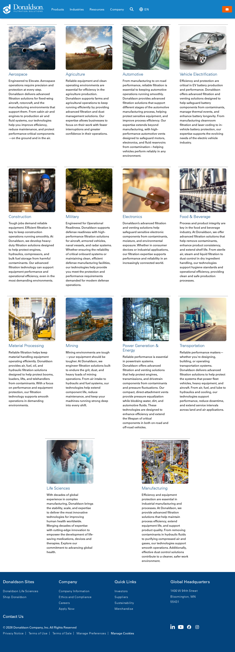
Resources (97, 9)
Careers (64, 602)
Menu (52, 3)
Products (57, 9)
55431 (174, 602)
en (146, 9)
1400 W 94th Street (184, 591)
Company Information (74, 591)
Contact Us (13, 616)
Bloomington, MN (183, 596)
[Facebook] (191, 629)
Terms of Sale (62, 633)
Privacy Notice (13, 633)
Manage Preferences (91, 633)
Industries (77, 9)
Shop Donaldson (15, 596)
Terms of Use (38, 633)
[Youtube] (182, 629)
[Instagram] (199, 629)
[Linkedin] (174, 629)
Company (117, 9)
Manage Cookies (122, 633)
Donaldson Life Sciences (20, 591)
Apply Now (67, 608)
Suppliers (121, 596)
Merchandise (124, 608)
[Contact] (227, 9)
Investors (121, 591)
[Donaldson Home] (25, 9)
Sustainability (124, 602)
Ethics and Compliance (75, 596)
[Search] (131, 9)
